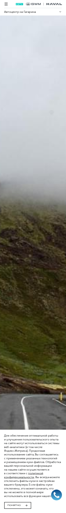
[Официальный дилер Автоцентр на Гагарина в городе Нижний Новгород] (44, 4)
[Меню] (6, 4)
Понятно (14, 505)
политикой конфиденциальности (23, 475)
